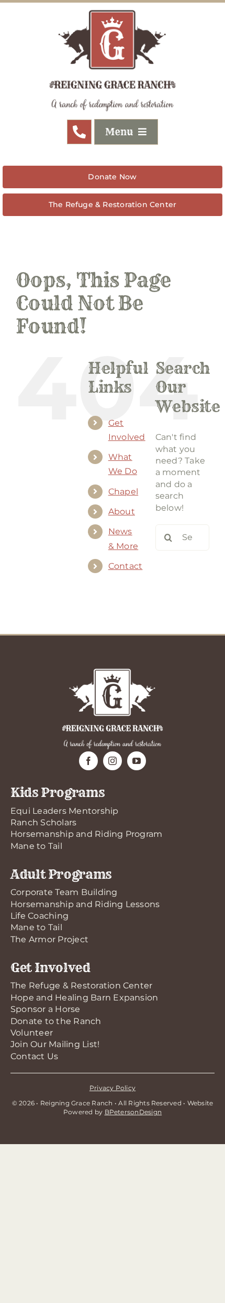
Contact (125, 566)
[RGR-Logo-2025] (112, 12)
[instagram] (112, 760)
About (121, 511)
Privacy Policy (112, 1088)
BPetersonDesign (133, 1112)
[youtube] (136, 760)
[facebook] (88, 760)
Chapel (123, 492)
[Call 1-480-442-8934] (79, 132)
